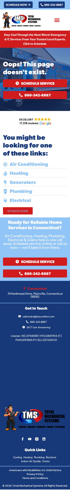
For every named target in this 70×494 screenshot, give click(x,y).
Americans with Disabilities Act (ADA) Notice (35, 470)
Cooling (17, 457)
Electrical (51, 457)
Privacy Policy (35, 474)
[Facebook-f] (22, 439)
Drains (46, 461)
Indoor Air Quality (31, 461)
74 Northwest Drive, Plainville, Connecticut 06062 (35, 294)
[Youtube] (29, 439)
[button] (57, 20)
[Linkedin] (44, 439)
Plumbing (39, 457)
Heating (28, 457)
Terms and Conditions (35, 478)
